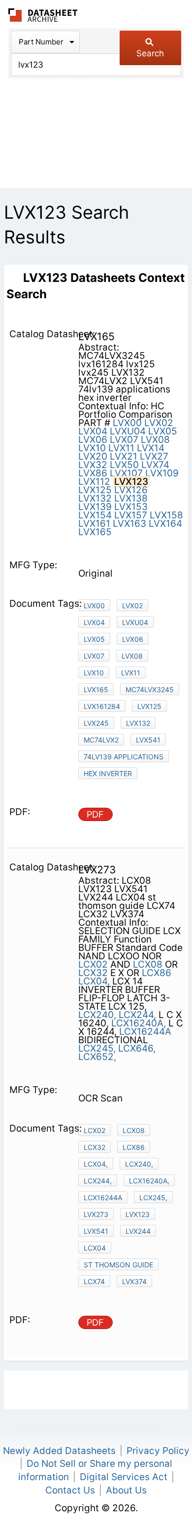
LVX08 (155, 439)
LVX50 (124, 465)
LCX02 (93, 964)
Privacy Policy (158, 1450)
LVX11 (121, 448)
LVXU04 (128, 431)
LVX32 (92, 465)
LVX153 (131, 506)
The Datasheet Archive (43, 15)
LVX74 (155, 465)
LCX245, (97, 1048)
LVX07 (124, 439)
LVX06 (92, 439)
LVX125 (95, 490)
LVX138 (131, 498)
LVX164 (165, 523)
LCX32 (93, 973)
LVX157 (130, 515)
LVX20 (92, 456)
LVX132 (95, 498)
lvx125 (149, 706)
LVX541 (148, 740)
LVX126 (131, 490)
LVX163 (129, 523)
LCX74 (94, 1281)
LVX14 (150, 448)
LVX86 (92, 473)
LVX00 (127, 423)
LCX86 (156, 973)
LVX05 (162, 431)
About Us (126, 1490)
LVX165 (95, 532)
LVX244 (138, 1231)
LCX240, (97, 1014)
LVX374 (134, 1281)
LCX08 (147, 964)
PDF (95, 814)
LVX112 (94, 481)
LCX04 (95, 1248)
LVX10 (92, 448)
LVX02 (158, 423)
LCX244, (137, 1014)
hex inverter (108, 773)
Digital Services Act (123, 1477)
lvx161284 (102, 706)
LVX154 (95, 515)
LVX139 (95, 506)
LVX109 (162, 473)
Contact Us (70, 1490)
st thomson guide (118, 1264)
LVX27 (154, 456)
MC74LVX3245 (150, 689)
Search (150, 53)
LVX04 (92, 431)
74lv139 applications (123, 756)
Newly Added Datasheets (59, 1450)
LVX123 (138, 1214)
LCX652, (97, 1056)
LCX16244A (145, 1031)
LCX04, (94, 981)
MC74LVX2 (101, 740)
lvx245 (96, 723)
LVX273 (96, 1214)
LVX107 (126, 473)
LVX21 (123, 456)
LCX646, (137, 1048)
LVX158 (166, 515)
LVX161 (94, 523)
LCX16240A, (138, 1023)
